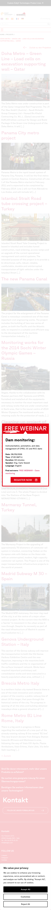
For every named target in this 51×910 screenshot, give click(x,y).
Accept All (25, 889)
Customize (25, 897)
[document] (25, 455)
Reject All (25, 904)
